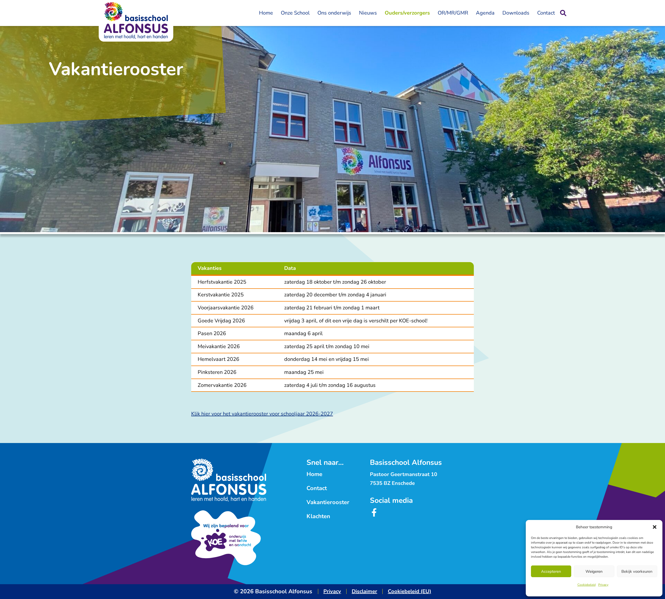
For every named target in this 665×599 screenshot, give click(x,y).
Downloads (515, 12)
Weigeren (594, 571)
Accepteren (551, 571)
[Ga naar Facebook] (374, 514)
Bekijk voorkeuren (637, 571)
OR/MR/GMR (453, 12)
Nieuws (368, 12)
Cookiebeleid (586, 585)
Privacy (603, 585)
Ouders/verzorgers (407, 12)
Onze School (295, 12)
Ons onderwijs (334, 12)
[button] (654, 527)
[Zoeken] (563, 13)
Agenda (485, 12)
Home (266, 12)
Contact (546, 12)
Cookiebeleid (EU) (409, 591)
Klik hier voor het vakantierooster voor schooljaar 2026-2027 (262, 413)
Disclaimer (364, 591)
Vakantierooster (328, 502)
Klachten (318, 516)
